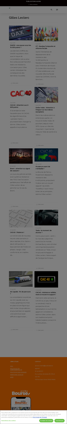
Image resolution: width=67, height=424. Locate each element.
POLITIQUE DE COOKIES (40, 417)
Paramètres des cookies (8, 420)
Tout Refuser (59, 420)
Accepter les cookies (46, 420)
